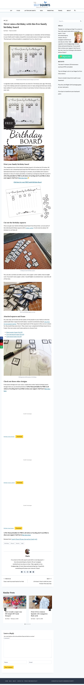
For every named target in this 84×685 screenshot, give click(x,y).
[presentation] (14, 602)
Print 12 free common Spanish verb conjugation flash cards (39, 614)
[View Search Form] (75, 10)
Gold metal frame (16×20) (14, 336)
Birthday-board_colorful (9, 482)
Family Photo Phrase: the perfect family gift (24, 539)
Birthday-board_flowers (9, 436)
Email (30, 662)
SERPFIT (72, 681)
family (17, 543)
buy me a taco (23, 178)
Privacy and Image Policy (30, 681)
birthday (6, 543)
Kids (41, 10)
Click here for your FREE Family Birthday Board (28, 182)
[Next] (50, 609)
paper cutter (29, 228)
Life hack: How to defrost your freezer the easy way (42, 581)
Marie (6, 30)
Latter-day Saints (30, 10)
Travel (60, 10)
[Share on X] (1, 341)
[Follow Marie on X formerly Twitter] (24, 572)
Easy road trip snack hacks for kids (14, 580)
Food (18, 10)
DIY (11, 10)
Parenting (50, 10)
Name (6, 662)
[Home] (4, 20)
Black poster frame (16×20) (14, 332)
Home (6, 681)
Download (19, 436)
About (69, 10)
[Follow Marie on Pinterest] (33, 572)
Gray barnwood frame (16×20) (15, 334)
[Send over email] (1, 347)
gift (22, 543)
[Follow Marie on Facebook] (21, 572)
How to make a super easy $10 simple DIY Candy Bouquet (13, 614)
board (12, 543)
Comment (7, 638)
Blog (10, 681)
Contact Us (20, 681)
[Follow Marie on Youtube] (30, 572)
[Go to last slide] (5, 609)
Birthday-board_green (9, 528)
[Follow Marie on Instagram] (27, 572)
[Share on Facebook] (1, 338)
